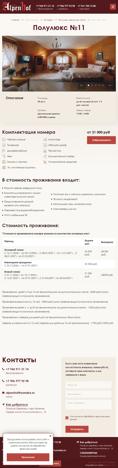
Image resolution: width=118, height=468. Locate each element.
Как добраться (88, 442)
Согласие (90, 417)
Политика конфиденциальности (17, 465)
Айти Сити (111, 465)
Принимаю (28, 457)
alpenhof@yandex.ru (54, 450)
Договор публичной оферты (102, 462)
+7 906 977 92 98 (66, 6)
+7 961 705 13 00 (87, 6)
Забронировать (101, 140)
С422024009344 (88, 452)
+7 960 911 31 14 (45, 6)
